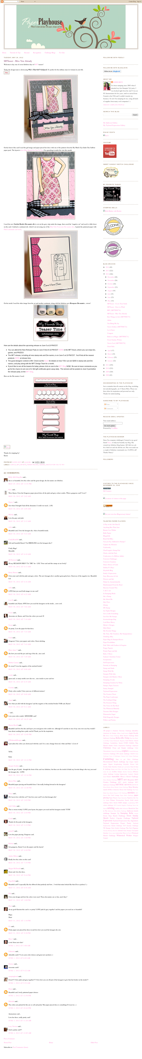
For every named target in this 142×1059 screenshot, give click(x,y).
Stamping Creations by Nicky (112, 682)
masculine (115, 776)
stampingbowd (13, 976)
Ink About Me (107, 599)
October (110, 284)
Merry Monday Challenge (110, 780)
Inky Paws (106, 602)
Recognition (37, 52)
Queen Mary (13, 781)
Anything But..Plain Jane (111, 527)
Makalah (11, 1001)
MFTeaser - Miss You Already (117, 313)
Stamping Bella (126, 813)
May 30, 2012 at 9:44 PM (20, 875)
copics (13, 464)
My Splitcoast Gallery (110, 123)
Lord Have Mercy (109, 622)
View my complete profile (113, 105)
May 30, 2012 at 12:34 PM (20, 775)
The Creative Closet (109, 694)
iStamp (105, 605)
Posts (108, 404)
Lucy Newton (13, 1026)
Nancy (109, 442)
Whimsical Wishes (124, 835)
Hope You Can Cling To (131, 769)
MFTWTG (23, 464)
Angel (10, 700)
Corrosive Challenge (109, 754)
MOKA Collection (113, 790)
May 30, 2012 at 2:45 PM (20, 813)
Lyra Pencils (107, 777)
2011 (107, 365)
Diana (10, 989)
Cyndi (10, 818)
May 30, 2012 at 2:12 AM (20, 521)
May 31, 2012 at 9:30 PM (20, 933)
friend (119, 767)
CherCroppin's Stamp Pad (111, 550)
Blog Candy (109, 741)
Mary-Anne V (13, 650)
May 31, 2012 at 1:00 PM (20, 900)
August (110, 290)
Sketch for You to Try (55, 464)
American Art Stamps (109, 733)
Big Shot (132, 738)
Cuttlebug (108, 759)
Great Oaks (111, 346)
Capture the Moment (110, 544)
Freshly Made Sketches (110, 767)
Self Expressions (108, 662)
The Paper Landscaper (110, 697)
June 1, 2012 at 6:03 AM (19, 958)
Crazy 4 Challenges (114, 756)
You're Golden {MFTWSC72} (117, 327)
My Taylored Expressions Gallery (114, 125)
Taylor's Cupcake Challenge (120, 818)
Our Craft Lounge (113, 795)
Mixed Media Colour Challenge (119, 787)
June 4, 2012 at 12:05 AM (20, 1033)
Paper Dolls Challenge (126, 795)
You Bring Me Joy (113, 323)
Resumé (27, 52)
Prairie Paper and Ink (110, 651)
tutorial (120, 830)
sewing (42, 464)
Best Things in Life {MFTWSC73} (118, 317)
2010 (107, 368)
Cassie (11, 612)
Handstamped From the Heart (112, 585)
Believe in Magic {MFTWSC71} (118, 336)
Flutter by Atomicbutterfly (111, 582)
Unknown (12, 951)
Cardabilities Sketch (116, 743)
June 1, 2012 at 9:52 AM (19, 983)
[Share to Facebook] (42, 462)
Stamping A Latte (109, 680)
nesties (131, 792)
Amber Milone (13, 856)
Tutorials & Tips (15, 52)
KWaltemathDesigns (15, 740)
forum (46, 361)
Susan (10, 625)
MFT (36, 64)
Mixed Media (107, 787)
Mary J (11, 939)
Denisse (11, 964)
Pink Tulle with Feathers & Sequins (114, 645)
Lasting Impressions (120, 774)
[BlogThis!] (38, 462)
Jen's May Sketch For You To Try (32, 150)
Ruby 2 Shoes (107, 654)
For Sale (62, 52)
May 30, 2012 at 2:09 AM (20, 509)
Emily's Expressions (109, 573)
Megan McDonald (14, 868)
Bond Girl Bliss (108, 539)
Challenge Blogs (50, 52)
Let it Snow (111, 330)
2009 (107, 372)
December (111, 277)
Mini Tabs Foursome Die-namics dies (62, 227)
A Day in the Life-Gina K (111, 524)
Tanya (11, 793)
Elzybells (126, 764)
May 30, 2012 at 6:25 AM (20, 594)
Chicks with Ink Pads (110, 553)
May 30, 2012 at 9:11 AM (20, 707)
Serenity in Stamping (110, 665)
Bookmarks (116, 741)
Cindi (10, 637)
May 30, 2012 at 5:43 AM (20, 534)
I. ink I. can (107, 590)
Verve (110, 833)
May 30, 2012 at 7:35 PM (20, 863)
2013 (107, 270)
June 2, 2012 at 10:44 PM (20, 1008)
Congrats (110, 333)
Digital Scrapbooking (115, 764)
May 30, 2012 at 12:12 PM (20, 760)
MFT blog (29, 372)
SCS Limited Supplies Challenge (123, 805)
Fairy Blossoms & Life (110, 576)
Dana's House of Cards (110, 564)
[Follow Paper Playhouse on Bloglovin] (112, 72)
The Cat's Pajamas (132, 828)
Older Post (94, 1042)
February (111, 357)
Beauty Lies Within (109, 530)
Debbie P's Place (108, 567)
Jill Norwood (13, 560)
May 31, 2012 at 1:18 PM (20, 920)
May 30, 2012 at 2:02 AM (20, 496)
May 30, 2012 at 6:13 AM (20, 566)
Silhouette (125, 808)
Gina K (132, 767)
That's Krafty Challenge (118, 828)
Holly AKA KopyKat (15, 477)
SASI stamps (122, 802)
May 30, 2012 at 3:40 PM (20, 838)
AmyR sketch (124, 733)
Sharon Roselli (13, 725)
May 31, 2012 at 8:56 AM (20, 887)
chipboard (135, 745)
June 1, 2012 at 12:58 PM (20, 995)
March (110, 354)
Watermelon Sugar (109, 714)
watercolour (118, 833)
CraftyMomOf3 (14, 539)
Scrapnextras (107, 659)
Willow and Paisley (109, 720)
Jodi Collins (12, 806)
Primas (112, 800)
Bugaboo (122, 741)
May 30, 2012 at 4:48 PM (20, 850)
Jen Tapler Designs (109, 611)
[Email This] (36, 462)
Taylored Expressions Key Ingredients (125, 820)
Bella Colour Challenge (112, 736)
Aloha (109, 320)
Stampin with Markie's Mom (112, 677)
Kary (10, 489)
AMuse (119, 733)
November (111, 280)
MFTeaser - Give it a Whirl (116, 307)
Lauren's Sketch (133, 774)
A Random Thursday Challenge (121, 731)
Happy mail (114, 769)
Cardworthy (107, 547)
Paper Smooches (122, 798)
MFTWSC (120, 784)
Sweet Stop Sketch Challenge (114, 816)
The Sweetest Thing (109, 703)
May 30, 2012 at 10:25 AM (20, 719)
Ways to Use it (127, 833)
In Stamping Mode (109, 593)
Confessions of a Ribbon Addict (113, 556)
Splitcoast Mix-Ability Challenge (117, 811)
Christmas (107, 747)
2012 (107, 274)
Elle (10, 893)
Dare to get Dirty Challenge (127, 759)
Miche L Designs (108, 625)
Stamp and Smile (108, 668)
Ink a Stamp (107, 596)
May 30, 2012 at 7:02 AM (20, 607)
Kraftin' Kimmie (127, 772)
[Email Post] (33, 462)
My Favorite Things (109, 631)
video (113, 833)
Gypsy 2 (11, 502)
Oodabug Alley (108, 636)
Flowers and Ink (108, 579)
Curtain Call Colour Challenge (129, 756)
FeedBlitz (114, 428)
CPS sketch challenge (122, 754)
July (109, 294)
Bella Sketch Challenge (127, 736)
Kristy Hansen (13, 572)
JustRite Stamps (117, 772)
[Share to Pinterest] (44, 462)
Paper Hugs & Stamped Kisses (113, 639)
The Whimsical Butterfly (111, 708)
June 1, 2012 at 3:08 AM (19, 945)
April (109, 350)
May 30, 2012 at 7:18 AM (20, 619)
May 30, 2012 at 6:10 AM (20, 554)
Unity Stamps (127, 830)
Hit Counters (107, 491)
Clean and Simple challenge (122, 748)
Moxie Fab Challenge (126, 790)
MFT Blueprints (128, 780)
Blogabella (106, 536)
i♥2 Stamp (106, 608)
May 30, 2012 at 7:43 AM (20, 632)
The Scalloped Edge (110, 700)
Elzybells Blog (108, 570)
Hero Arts (121, 769)
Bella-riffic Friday (123, 738)
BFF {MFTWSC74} (114, 310)
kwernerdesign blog (109, 619)
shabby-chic (118, 808)
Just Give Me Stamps (110, 616)
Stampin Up (115, 813)
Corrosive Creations (109, 562)
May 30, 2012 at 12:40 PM (20, 788)
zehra (10, 527)
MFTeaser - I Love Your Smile (117, 303)
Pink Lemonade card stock (12, 229)
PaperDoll (12, 881)
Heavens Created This (110, 588)
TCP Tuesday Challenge (130, 826)
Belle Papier (107, 533)
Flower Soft (134, 764)
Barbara (11, 843)
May (109, 301)
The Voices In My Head (111, 705)
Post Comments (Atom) (20, 1047)
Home (4, 52)
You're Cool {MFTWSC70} (116, 343)
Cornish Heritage (133, 751)
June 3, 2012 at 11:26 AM (20, 1020)
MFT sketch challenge (125, 782)
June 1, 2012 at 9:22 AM (19, 970)
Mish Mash (107, 628)
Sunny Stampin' (108, 688)
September (111, 287)
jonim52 (11, 831)
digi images (129, 762)
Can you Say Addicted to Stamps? (114, 541)
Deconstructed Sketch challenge (114, 762)
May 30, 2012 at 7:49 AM (20, 657)
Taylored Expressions (110, 691)
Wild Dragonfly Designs (111, 717)
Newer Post (7, 1042)
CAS (126, 742)
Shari (10, 906)
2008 (107, 375)
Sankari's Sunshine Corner (111, 657)
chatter (110, 745)
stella (10, 587)
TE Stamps (107, 828)
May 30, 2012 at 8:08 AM (20, 669)
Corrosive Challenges (110, 559)
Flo (10, 926)
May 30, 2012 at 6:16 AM (20, 582)
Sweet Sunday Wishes (114, 340)
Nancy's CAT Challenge (120, 793)
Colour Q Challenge (116, 751)
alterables (135, 730)
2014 (107, 267)
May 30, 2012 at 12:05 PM (20, 734)
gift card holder (126, 767)
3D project (107, 730)
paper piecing (33, 464)
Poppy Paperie (108, 648)
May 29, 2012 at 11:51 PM (20, 484)
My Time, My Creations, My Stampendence (117, 634)
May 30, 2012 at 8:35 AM (20, 682)
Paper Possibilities (109, 642)
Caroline (11, 687)
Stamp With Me (108, 671)
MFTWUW (135, 785)
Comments (109, 408)
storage (136, 813)
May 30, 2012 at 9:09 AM (20, 694)
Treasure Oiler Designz (110, 711)
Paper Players (113, 798)
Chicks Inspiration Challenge (123, 745)
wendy (11, 675)
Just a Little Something (110, 613)
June (109, 297)
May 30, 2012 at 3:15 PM (20, 825)
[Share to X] (40, 462)
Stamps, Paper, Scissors (111, 685)
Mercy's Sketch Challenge (129, 776)
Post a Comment (9, 1038)
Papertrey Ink (131, 798)
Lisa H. (11, 600)
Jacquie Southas (14, 766)
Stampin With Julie (109, 674)
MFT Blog (62, 366)
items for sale (107, 772)
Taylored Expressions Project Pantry (117, 823)
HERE (61, 350)
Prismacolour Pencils (122, 800)
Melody (11, 514)
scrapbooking (131, 803)
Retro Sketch (114, 803)
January (110, 361)
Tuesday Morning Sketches (110, 830)
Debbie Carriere (14, 662)
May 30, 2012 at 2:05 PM (20, 800)
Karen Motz (118, 82)
